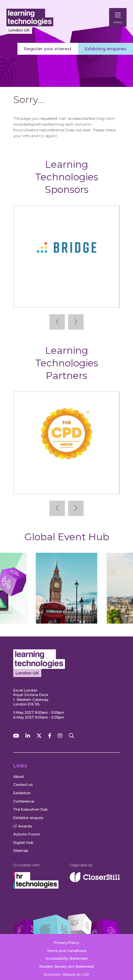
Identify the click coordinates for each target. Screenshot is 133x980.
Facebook (49, 735)
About (18, 776)
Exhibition (22, 793)
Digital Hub (23, 842)
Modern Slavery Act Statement (66, 966)
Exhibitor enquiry (28, 817)
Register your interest (48, 48)
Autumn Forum (26, 834)
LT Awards (22, 826)
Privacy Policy (66, 942)
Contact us (23, 784)
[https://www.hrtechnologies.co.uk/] (35, 887)
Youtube (16, 735)
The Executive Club (30, 809)
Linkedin (28, 735)
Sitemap (20, 850)
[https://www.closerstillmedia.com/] (95, 881)
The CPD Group (66, 484)
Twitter (39, 735)
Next (76, 322)
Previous (57, 322)
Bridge (66, 298)
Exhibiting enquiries (106, 48)
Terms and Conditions (66, 950)
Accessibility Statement (67, 958)
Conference (23, 801)
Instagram (60, 735)
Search (71, 735)
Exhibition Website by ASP (66, 974)
